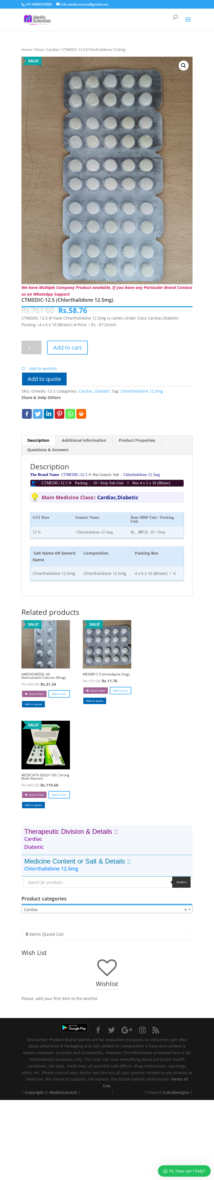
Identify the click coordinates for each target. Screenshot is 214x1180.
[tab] (38, 440)
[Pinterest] (59, 414)
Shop (39, 49)
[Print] (81, 414)
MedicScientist (63, 1092)
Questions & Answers (48, 449)
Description (38, 440)
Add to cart (67, 347)
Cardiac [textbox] (105, 909)
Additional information (84, 440)
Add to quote (44, 379)
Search (181, 882)
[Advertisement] (107, 1139)
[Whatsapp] (70, 414)
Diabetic (102, 391)
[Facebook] (27, 414)
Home (26, 49)
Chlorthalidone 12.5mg (141, 391)
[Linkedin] (49, 414)
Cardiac (53, 49)
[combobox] (107, 909)
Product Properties (137, 440)
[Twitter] (38, 414)
